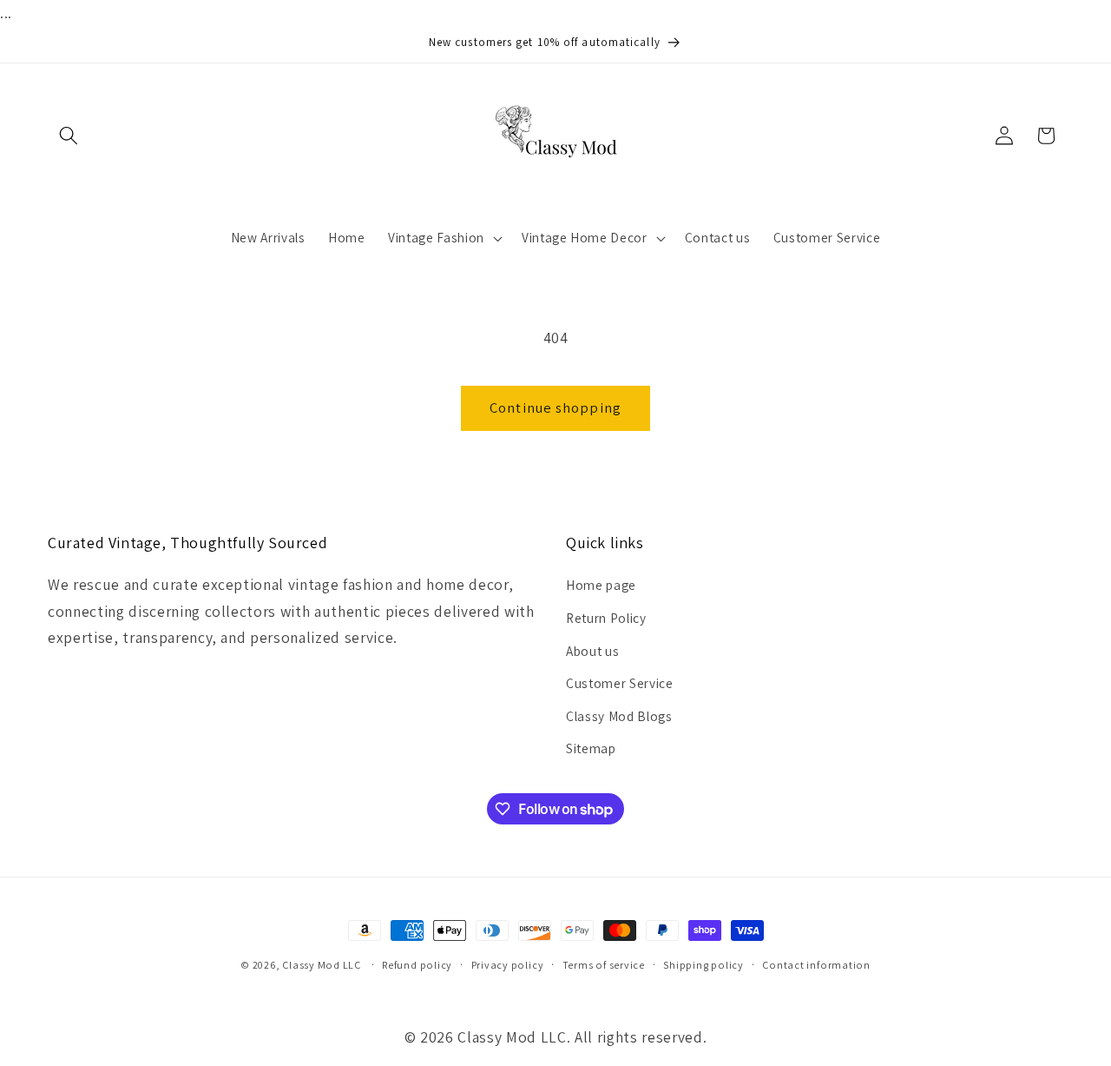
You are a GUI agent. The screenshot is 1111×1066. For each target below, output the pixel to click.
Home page (601, 584)
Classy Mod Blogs (619, 716)
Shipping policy (703, 964)
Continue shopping (555, 407)
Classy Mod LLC (323, 964)
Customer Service (620, 683)
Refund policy (417, 964)
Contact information (816, 964)
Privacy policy (507, 964)
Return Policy (606, 617)
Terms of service (603, 964)
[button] (68, 135)
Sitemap (591, 748)
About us (592, 650)
